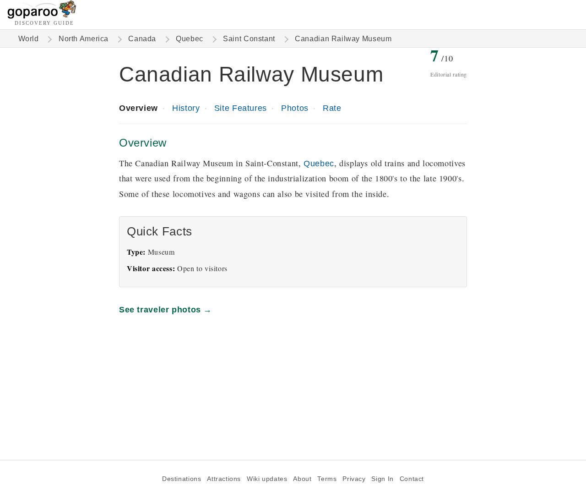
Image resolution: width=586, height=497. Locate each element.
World (28, 39)
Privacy (353, 478)
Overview (138, 108)
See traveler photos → (165, 309)
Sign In (382, 478)
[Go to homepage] (41, 16)
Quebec (189, 39)
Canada (142, 39)
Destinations (181, 478)
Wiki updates (267, 478)
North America (84, 39)
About (302, 478)
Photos (295, 108)
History (186, 108)
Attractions (224, 478)
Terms (326, 478)
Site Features (240, 108)
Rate (332, 108)
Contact (412, 478)
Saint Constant (249, 39)
